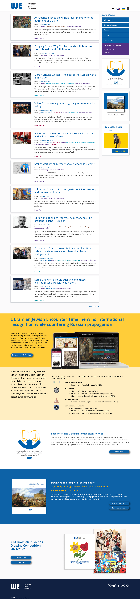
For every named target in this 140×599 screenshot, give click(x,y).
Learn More (119, 452)
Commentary (44, 55)
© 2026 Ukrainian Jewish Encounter (21, 598)
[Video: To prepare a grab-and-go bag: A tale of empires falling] (22, 108)
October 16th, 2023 (47, 258)
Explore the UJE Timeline (21, 355)
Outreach (37, 114)
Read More (38, 38)
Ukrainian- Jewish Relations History (59, 227)
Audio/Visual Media (74, 260)
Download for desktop (119, 503)
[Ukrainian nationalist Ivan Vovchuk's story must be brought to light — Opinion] (22, 223)
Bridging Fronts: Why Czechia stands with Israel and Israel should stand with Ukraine (63, 47)
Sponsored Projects (62, 260)
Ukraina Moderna (51, 288)
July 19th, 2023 (45, 287)
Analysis (42, 26)
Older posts (93, 306)
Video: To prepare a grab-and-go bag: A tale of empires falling (65, 104)
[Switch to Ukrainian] (123, 8)
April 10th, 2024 (45, 225)
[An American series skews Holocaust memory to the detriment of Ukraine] (22, 23)
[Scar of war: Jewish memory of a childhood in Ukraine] (22, 169)
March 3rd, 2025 (46, 82)
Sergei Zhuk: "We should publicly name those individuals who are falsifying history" (60, 281)
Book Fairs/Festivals (46, 112)
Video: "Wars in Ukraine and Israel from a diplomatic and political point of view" (63, 135)
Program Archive (119, 151)
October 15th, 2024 (47, 140)
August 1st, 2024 (46, 168)
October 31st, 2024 (46, 110)
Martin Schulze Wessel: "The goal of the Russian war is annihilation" (65, 76)
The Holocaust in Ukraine (53, 26)
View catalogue (21, 557)
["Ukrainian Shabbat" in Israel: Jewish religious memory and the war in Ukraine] (22, 194)
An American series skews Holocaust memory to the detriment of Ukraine (63, 19)
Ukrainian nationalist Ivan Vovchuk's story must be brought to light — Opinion (63, 219)
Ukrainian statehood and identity (55, 83)
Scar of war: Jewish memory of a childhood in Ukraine (64, 164)
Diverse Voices (70, 83)
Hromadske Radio (45, 260)
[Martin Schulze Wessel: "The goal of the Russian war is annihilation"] (22, 80)
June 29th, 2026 (45, 25)
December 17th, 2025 (47, 53)
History (63, 26)
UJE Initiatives (56, 112)
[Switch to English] (118, 8)
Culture (106, 30)
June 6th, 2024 (45, 196)
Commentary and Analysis (73, 26)
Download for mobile (119, 508)
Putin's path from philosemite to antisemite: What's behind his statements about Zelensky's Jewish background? (63, 251)
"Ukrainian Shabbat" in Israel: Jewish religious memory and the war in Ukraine (65, 191)
